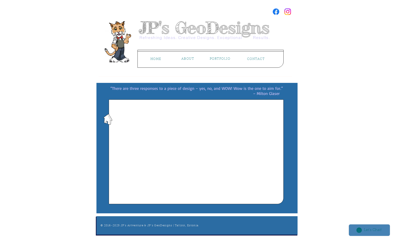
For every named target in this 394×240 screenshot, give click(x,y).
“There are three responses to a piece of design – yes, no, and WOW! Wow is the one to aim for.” (196, 88)
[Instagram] (287, 11)
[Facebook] (276, 11)
